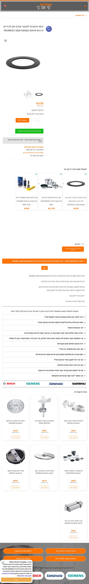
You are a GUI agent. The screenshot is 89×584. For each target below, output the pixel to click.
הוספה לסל (22, 120)
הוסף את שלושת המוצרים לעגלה (73, 249)
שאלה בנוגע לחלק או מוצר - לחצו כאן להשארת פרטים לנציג (25, 140)
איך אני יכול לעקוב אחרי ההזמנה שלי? (68, 359)
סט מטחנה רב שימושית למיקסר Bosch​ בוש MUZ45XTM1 (73, 472)
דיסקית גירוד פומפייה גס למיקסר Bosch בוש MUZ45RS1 (15, 422)
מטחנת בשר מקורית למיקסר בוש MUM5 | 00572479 (44, 422)
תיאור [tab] (44, 268)
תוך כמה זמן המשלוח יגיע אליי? (71, 349)
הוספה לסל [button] (73, 437)
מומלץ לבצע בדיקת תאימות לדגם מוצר (29, 131)
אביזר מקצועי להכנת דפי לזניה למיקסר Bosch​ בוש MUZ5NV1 (73, 522)
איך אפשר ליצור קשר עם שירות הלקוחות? (67, 375)
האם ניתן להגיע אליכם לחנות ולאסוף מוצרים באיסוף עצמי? (60, 322)
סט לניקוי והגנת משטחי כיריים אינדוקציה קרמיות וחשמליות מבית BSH (26, 201)
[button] (85, 6)
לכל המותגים (80, 15)
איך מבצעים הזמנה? (75, 327)
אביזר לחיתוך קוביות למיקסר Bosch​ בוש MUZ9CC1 (15, 472)
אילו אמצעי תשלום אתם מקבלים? (70, 343)
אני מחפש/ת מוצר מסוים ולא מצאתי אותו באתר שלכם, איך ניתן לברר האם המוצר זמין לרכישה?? (46, 338)
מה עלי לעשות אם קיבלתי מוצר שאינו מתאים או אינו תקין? (60, 370)
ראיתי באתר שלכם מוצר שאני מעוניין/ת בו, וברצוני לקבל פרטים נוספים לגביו (53, 333)
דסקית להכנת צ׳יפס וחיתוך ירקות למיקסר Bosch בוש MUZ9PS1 (44, 472)
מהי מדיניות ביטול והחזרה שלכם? (70, 365)
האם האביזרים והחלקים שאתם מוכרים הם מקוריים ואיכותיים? (59, 354)
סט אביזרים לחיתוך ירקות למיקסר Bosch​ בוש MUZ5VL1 (73, 422)
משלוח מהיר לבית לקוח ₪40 (34, 150)
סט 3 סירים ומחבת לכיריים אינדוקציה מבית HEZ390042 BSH (51, 201)
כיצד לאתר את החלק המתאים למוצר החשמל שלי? (63, 317)
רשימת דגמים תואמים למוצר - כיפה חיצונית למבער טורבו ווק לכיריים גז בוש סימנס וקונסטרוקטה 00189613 (48, 261)
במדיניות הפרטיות (7, 573)
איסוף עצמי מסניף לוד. (36, 156)
